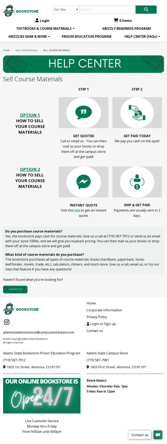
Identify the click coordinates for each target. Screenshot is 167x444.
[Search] (146, 10)
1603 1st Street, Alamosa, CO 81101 (32, 367)
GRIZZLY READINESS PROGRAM (126, 28)
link (78, 210)
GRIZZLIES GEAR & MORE (27, 36)
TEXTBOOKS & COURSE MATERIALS (43, 28)
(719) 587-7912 (14, 360)
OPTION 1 (30, 115)
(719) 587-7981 (98, 360)
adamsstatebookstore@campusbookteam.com (38, 332)
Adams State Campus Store (107, 353)
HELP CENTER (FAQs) (141, 36)
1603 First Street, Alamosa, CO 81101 (117, 367)
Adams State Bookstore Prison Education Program (41, 353)
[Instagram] (6, 322)
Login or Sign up (102, 324)
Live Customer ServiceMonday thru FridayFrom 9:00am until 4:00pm (41, 426)
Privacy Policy (97, 317)
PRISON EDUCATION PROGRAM (86, 36)
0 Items (125, 20)
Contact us (95, 330)
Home (6, 50)
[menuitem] (44, 28)
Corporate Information (104, 310)
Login (44, 20)
